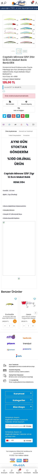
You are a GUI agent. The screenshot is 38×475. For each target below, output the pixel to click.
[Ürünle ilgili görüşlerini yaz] (10, 124)
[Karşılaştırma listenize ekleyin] (16, 124)
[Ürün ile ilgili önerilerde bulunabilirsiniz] (34, 124)
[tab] (11, 131)
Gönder (28, 426)
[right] (35, 313)
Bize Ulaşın (19, 407)
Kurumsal (19, 393)
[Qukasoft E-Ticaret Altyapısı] (19, 465)
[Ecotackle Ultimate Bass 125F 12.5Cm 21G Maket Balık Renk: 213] (9, 304)
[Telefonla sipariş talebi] (28, 124)
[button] (5, 31)
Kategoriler (19, 400)
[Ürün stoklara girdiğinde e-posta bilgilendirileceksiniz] (22, 124)
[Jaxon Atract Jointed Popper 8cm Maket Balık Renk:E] (28, 304)
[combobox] (7, 440)
